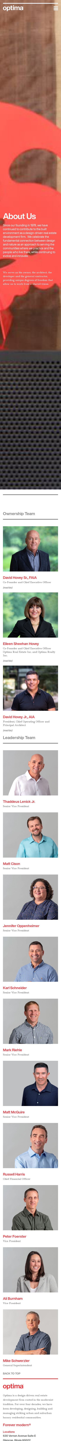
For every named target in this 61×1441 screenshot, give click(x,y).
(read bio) (7, 587)
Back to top (11, 1373)
